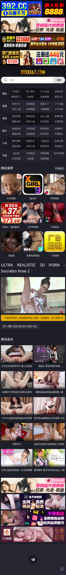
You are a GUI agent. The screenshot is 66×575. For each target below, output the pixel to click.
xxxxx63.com (33, 72)
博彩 (4, 93)
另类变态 (59, 121)
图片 (4, 130)
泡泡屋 (30, 158)
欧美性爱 (59, 116)
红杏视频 (16, 158)
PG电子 (16, 91)
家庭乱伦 (30, 140)
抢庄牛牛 (59, 96)
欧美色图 (44, 128)
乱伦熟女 (44, 121)
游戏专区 (59, 91)
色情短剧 (44, 158)
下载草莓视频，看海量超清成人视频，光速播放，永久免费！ (33, 317)
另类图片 (59, 133)
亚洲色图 (30, 128)
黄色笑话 (44, 146)
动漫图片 (59, 128)
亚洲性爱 (16, 116)
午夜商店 (30, 153)
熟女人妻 (16, 109)
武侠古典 (59, 140)
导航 (4, 155)
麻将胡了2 (16, 96)
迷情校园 (16, 146)
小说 (4, 143)
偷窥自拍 (16, 128)
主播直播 (44, 109)
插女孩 (16, 153)
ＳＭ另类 (59, 109)
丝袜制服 (30, 109)
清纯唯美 (30, 133)
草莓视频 (44, 153)
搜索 (59, 80)
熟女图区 (44, 133)
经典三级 (30, 121)
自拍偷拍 (30, 103)
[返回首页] (62, 569)
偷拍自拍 (30, 116)
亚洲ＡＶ (16, 103)
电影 (4, 118)
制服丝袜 (16, 121)
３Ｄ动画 (59, 103)
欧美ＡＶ (44, 103)
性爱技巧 (59, 146)
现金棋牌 (44, 96)
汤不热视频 (59, 153)
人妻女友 (44, 140)
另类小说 (30, 146)
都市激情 (16, 140)
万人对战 (44, 91)
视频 (4, 106)
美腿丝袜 (16, 133)
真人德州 (30, 91)
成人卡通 (44, 116)
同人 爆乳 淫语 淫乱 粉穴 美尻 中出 (20, 326)
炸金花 (30, 96)
